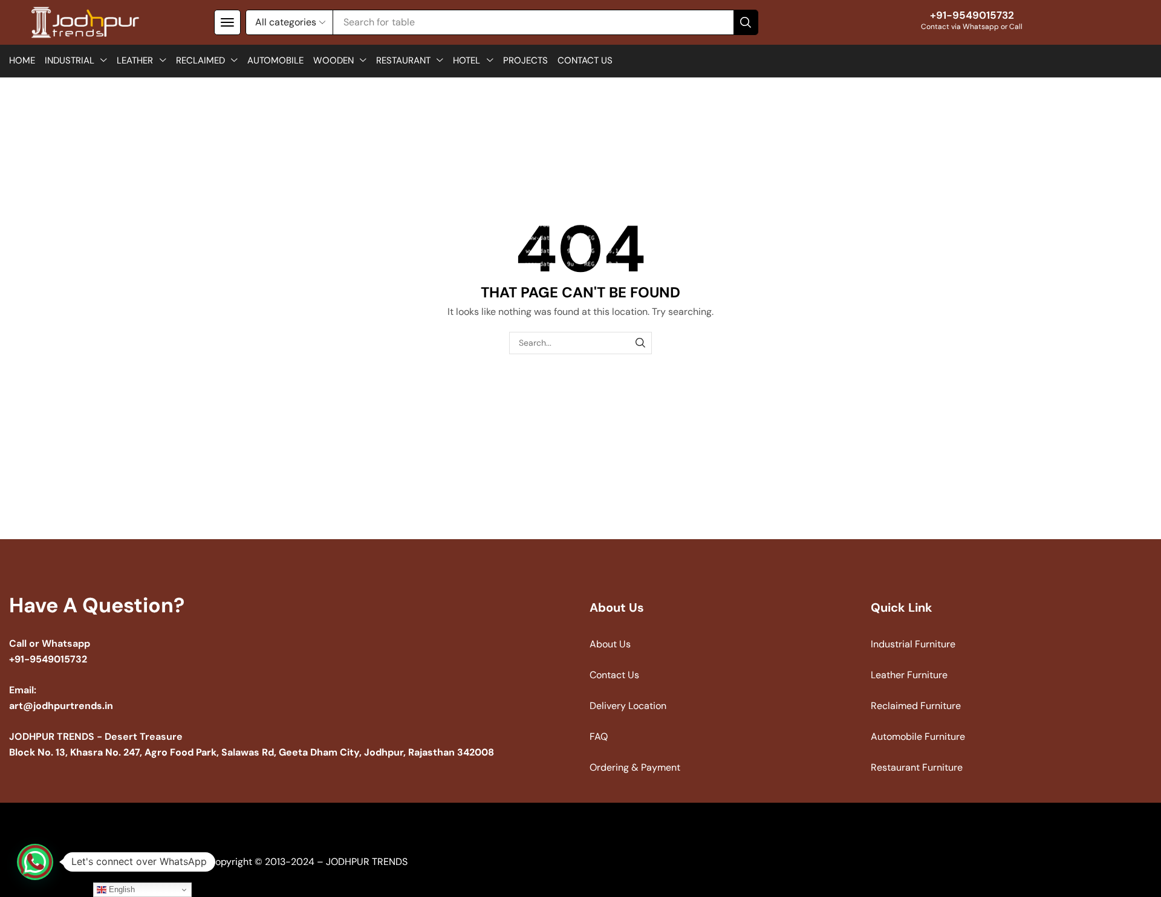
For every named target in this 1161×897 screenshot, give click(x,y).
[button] (227, 22)
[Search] (745, 22)
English (120, 889)
